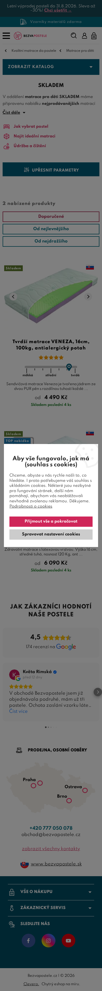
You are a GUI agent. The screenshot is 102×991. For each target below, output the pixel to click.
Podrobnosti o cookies (30, 506)
